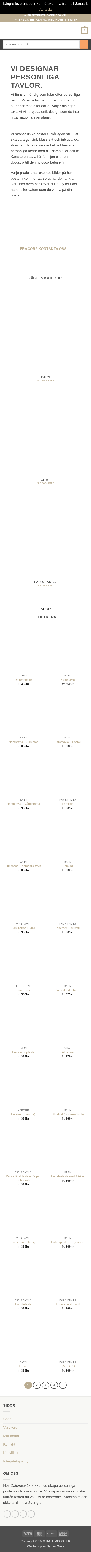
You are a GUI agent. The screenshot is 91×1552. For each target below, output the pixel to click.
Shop (7, 1419)
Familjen (67, 803)
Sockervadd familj (23, 1242)
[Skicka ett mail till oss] (31, 1514)
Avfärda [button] (45, 9)
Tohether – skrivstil (67, 928)
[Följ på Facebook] (7, 1514)
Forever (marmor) (23, 1114)
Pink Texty (23, 990)
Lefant (23, 1366)
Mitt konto (11, 1436)
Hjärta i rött (67, 1366)
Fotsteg (68, 865)
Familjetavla (23, 1304)
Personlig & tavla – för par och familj (23, 1178)
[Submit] (84, 44)
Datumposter (23, 679)
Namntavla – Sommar (23, 741)
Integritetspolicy (15, 1461)
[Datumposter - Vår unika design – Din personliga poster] (46, 30)
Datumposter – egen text (67, 1242)
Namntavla (68, 679)
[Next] (62, 1385)
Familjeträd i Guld (23, 928)
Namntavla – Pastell (67, 741)
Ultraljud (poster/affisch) (68, 1114)
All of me (68, 1052)
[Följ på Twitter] (23, 1514)
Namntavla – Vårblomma (23, 803)
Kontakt (9, 1444)
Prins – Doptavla (23, 1052)
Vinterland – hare (67, 990)
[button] (6, 30)
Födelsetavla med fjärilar (67, 1176)
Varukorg (10, 1427)
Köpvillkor (11, 1453)
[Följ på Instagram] (15, 1514)
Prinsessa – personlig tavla (23, 865)
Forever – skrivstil (68, 1304)
